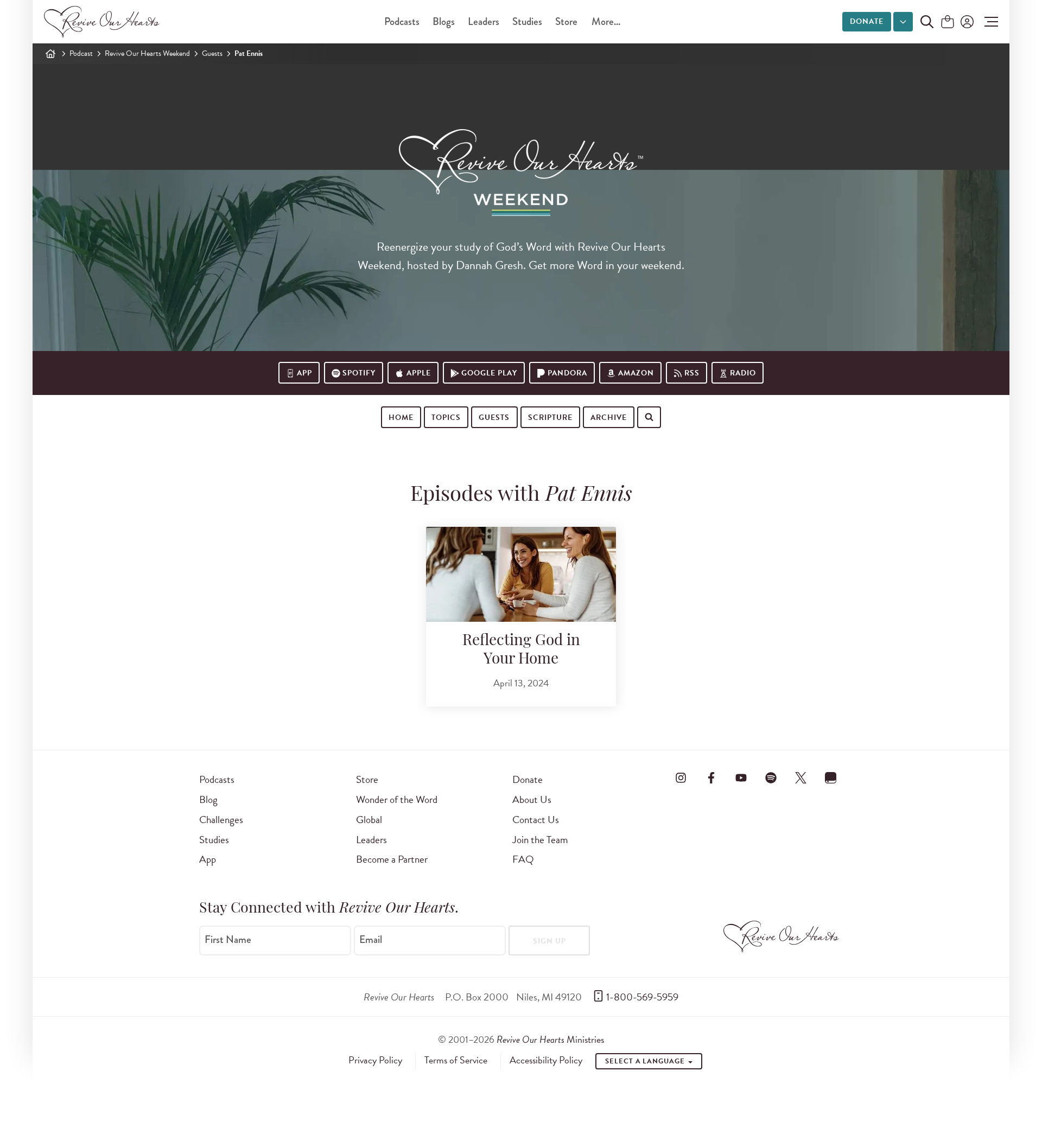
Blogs (444, 21)
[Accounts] (966, 21)
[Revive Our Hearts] (103, 21)
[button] (988, 21)
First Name (228, 940)
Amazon (636, 373)
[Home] (50, 53)
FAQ (523, 859)
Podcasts (402, 21)
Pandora (567, 373)
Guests (212, 53)
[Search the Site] (927, 22)
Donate (867, 21)
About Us (531, 799)
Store (566, 21)
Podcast (81, 53)
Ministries (550, 1039)
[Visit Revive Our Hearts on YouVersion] (831, 777)
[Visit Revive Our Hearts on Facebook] (711, 777)
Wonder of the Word (396, 799)
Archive (608, 417)
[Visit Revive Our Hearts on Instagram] (681, 777)
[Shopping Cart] (947, 22)
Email (370, 940)
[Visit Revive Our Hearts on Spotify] (771, 777)
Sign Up (549, 941)
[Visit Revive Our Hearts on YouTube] (741, 777)
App (304, 373)
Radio (743, 373)
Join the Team (540, 839)
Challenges (221, 819)
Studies (527, 21)
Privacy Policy (375, 1060)
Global (369, 819)
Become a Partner (392, 859)
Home (401, 417)
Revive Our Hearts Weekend (147, 53)
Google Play (489, 373)
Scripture (550, 417)
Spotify (359, 373)
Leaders (483, 21)
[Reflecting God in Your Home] (521, 574)
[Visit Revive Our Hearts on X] (801, 777)
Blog (208, 799)
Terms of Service (455, 1060)
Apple (418, 373)
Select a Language (646, 1061)
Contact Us (535, 819)
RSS (692, 373)
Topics (446, 417)
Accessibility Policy (546, 1060)
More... (606, 21)
